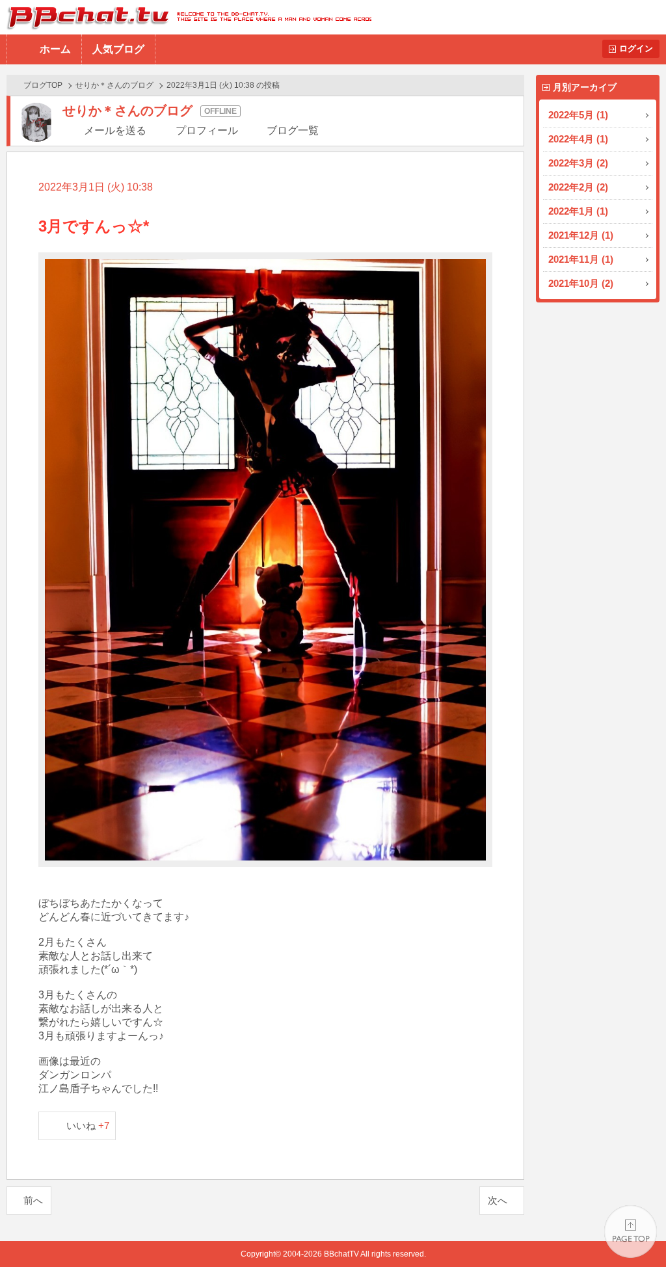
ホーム (55, 49)
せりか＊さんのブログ (114, 85)
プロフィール (207, 130)
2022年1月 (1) (578, 211)
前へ (33, 1200)
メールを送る (115, 130)
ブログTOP (42, 85)
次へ (497, 1200)
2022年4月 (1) (578, 138)
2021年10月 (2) (580, 283)
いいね (88, 1125)
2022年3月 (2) (578, 162)
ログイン (636, 48)
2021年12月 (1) (580, 235)
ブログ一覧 (293, 130)
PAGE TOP (630, 1231)
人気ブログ (118, 49)
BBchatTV (185, 17)
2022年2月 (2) (578, 187)
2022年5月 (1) (578, 114)
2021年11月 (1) (580, 259)
